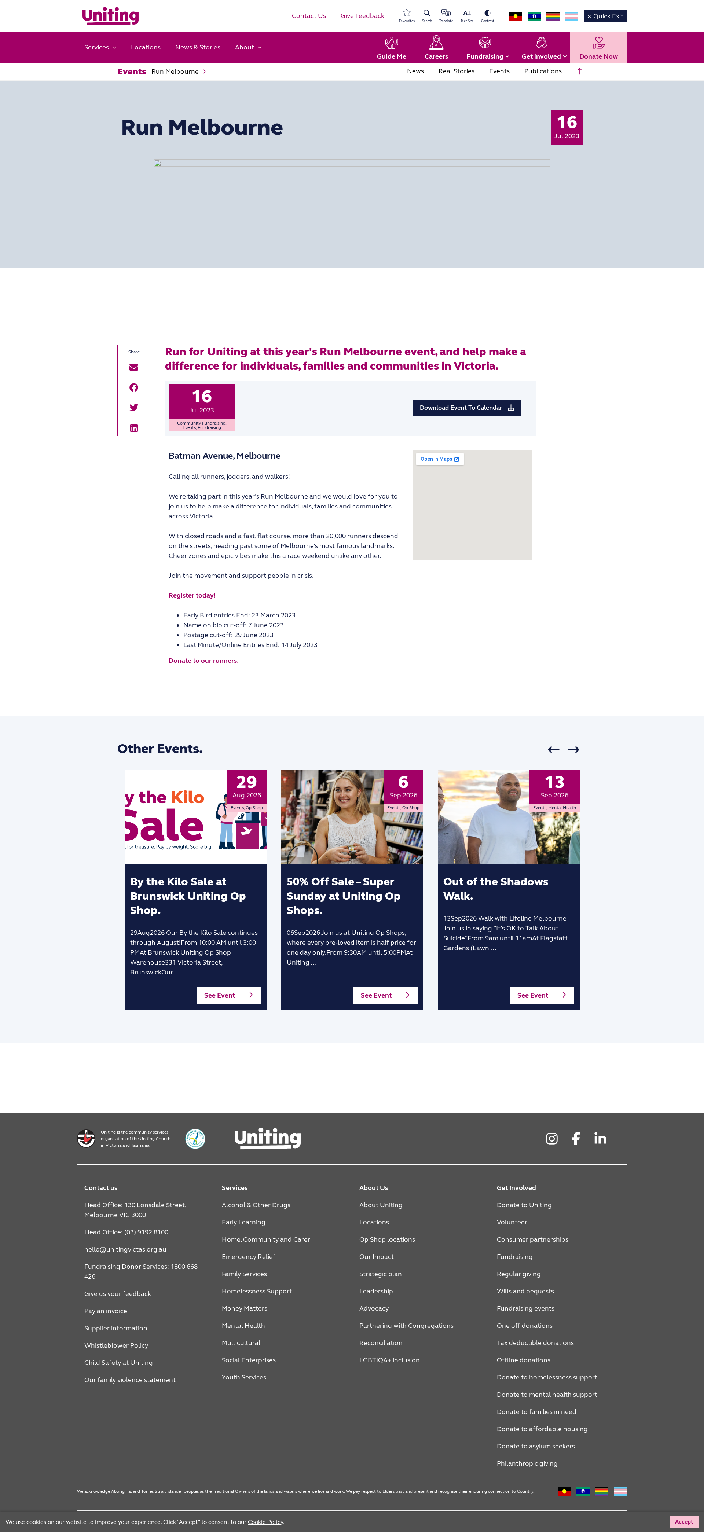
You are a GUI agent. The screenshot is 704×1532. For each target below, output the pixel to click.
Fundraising (209, 427)
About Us (373, 1188)
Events (189, 427)
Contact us (100, 1188)
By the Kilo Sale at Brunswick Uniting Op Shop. (188, 896)
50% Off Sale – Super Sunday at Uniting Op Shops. (344, 896)
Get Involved (516, 1188)
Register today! (192, 595)
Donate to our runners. (204, 661)
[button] (134, 367)
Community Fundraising (201, 423)
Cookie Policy (265, 1521)
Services (234, 1188)
